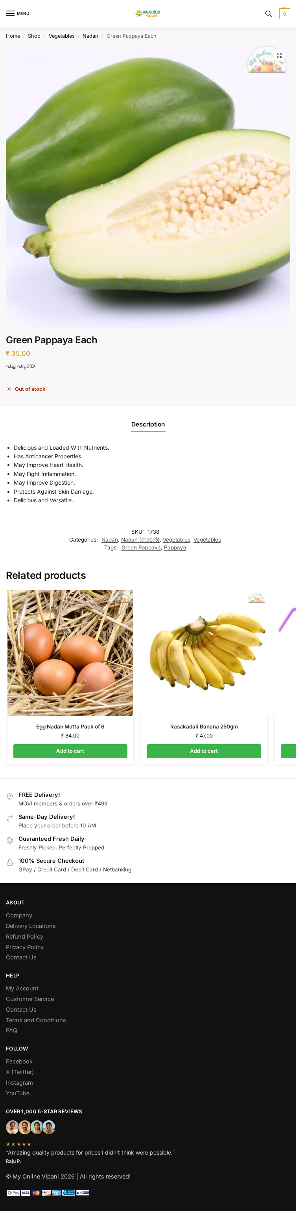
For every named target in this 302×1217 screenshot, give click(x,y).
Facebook (19, 1061)
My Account (22, 988)
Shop (34, 36)
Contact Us (21, 957)
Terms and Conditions (36, 1020)
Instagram (19, 1082)
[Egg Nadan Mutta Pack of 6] (70, 653)
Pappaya (175, 547)
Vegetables (62, 36)
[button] (283, 13)
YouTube (17, 1093)
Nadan (90, 36)
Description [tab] (148, 424)
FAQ (11, 1030)
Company (19, 915)
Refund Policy (24, 936)
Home (13, 36)
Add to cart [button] (70, 751)
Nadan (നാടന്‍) (140, 539)
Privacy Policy (25, 947)
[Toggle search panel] (269, 13)
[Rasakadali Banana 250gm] (204, 653)
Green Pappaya (141, 547)
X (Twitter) (20, 1072)
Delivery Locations (31, 926)
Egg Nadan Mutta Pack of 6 (70, 726)
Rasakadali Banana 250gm (204, 726)
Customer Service (30, 999)
